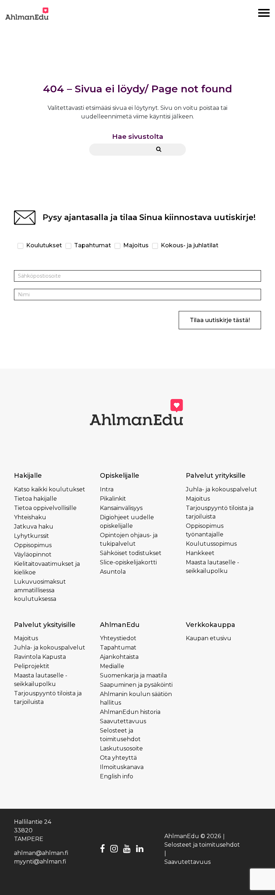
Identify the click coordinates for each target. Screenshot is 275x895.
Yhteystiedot (118, 638)
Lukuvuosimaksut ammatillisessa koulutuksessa (40, 590)
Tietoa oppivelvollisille (45, 508)
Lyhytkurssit (31, 535)
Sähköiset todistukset (130, 553)
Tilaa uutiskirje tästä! (220, 320)
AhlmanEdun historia (130, 712)
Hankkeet (200, 553)
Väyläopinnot (33, 554)
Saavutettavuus (123, 721)
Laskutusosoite (121, 748)
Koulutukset (43, 245)
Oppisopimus (33, 545)
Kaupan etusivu (208, 638)
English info (116, 776)
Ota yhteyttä (118, 757)
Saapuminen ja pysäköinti (136, 684)
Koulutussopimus (211, 543)
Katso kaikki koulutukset (49, 489)
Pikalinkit (113, 498)
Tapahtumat (92, 245)
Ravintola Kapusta (40, 656)
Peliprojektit (31, 666)
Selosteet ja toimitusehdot (202, 844)
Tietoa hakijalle (35, 498)
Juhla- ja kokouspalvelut (221, 489)
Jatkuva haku (33, 526)
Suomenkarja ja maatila (133, 675)
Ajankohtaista (119, 656)
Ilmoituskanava (122, 767)
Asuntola (113, 571)
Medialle (112, 666)
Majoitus (135, 245)
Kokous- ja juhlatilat (188, 245)
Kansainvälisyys (121, 508)
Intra (107, 489)
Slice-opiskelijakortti (128, 562)
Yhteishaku (30, 517)
